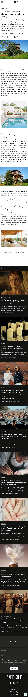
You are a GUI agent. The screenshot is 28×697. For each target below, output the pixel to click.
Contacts (13, 689)
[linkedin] (10, 37)
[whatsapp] (15, 37)
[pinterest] (7, 37)
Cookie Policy (14, 694)
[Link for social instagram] (14, 683)
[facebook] (5, 37)
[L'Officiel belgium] (14, 2)
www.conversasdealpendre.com (14, 252)
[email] (2, 37)
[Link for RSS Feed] (17, 683)
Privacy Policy (14, 692)
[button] (25, 114)
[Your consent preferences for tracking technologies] (25, 694)
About (14, 687)
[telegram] (17, 37)
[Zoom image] (14, 176)
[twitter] (12, 37)
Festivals (4, 8)
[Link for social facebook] (10, 683)
